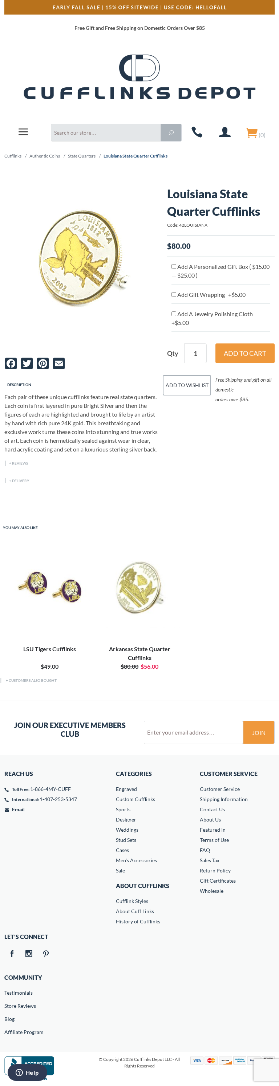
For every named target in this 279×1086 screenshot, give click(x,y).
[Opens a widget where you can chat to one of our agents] (27, 1073)
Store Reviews (9, 1006)
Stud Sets (126, 840)
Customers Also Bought (33, 680)
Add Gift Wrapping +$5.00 (211, 294)
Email (18, 809)
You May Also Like (20, 527)
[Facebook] (11, 954)
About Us (210, 819)
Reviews (20, 463)
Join (259, 732)
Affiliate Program (9, 1032)
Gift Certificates (218, 881)
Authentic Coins (44, 156)
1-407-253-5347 (58, 799)
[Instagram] (28, 954)
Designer (126, 819)
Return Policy (215, 870)
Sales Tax (209, 860)
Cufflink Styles (132, 901)
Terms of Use (214, 840)
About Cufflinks (142, 885)
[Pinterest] (46, 954)
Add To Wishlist (187, 385)
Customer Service (220, 789)
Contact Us (212, 809)
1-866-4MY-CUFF (50, 789)
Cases (122, 850)
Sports (123, 809)
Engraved (126, 789)
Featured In (213, 830)
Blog (9, 1019)
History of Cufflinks (138, 921)
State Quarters (82, 156)
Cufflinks (12, 156)
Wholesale (211, 891)
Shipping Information (224, 799)
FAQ (205, 850)
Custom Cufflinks (135, 799)
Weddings (127, 830)
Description (19, 384)
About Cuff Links (135, 911)
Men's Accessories (136, 860)
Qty (172, 353)
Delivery (20, 480)
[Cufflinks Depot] (139, 81)
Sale (120, 870)
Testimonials (9, 993)
